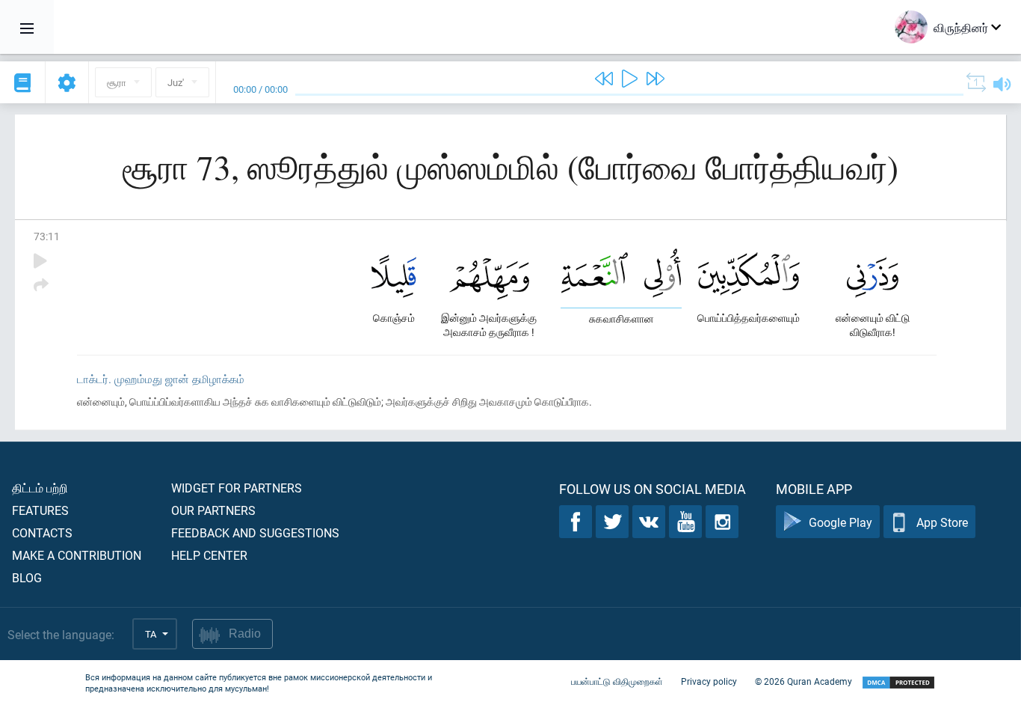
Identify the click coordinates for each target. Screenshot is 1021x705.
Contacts (42, 532)
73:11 (47, 236)
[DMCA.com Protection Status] (898, 683)
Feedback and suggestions (255, 532)
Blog (27, 577)
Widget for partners (236, 487)
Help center (209, 555)
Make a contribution (76, 555)
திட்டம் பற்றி (40, 487)
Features (40, 510)
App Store (942, 522)
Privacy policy (709, 681)
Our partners (213, 510)
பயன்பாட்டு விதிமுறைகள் (617, 681)
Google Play (840, 522)
